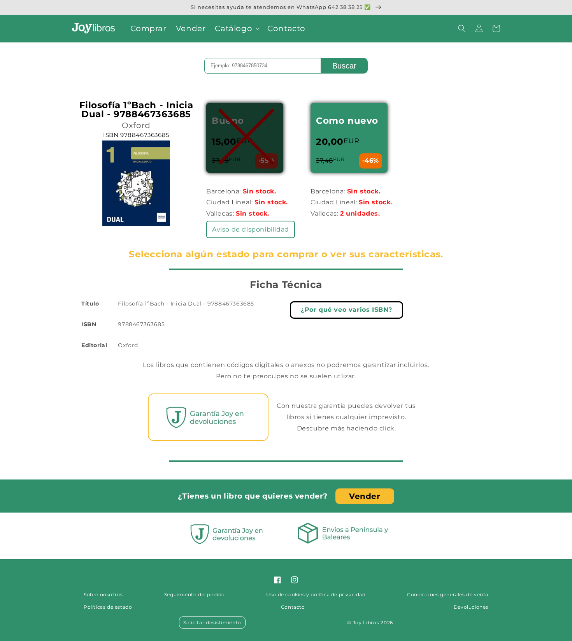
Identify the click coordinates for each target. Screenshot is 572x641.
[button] (236, 28)
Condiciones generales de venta (447, 594)
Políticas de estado (108, 607)
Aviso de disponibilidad (250, 229)
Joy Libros (366, 622)
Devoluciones (471, 607)
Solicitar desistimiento (212, 622)
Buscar (344, 65)
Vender (365, 496)
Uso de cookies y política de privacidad (315, 594)
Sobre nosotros (103, 594)
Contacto (293, 607)
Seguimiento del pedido (194, 594)
